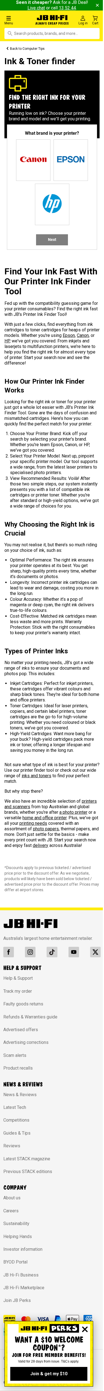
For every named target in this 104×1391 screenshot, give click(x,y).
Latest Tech (14, 1107)
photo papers (46, 828)
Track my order (17, 991)
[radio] (33, 160)
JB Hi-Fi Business (21, 1275)
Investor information (22, 1249)
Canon (83, 335)
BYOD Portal (15, 1262)
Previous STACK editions (27, 1171)
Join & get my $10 (48, 1373)
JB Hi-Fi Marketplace (23, 1287)
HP (7, 341)
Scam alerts (14, 1055)
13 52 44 (67, 8)
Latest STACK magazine (26, 1158)
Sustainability (16, 1223)
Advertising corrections (26, 1042)
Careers (11, 1210)
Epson (69, 335)
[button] (17, 20)
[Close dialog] (84, 1329)
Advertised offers (20, 1029)
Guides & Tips (17, 1133)
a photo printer (73, 812)
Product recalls (18, 1068)
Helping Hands (17, 1236)
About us (12, 1197)
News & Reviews (20, 1094)
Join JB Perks (17, 1300)
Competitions (16, 1120)
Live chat (36, 8)
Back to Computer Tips (27, 49)
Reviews (11, 1145)
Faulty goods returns (23, 1004)
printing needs (33, 823)
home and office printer (44, 817)
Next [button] (52, 239)
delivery (40, 845)
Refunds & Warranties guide (30, 1017)
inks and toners (36, 775)
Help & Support (18, 978)
